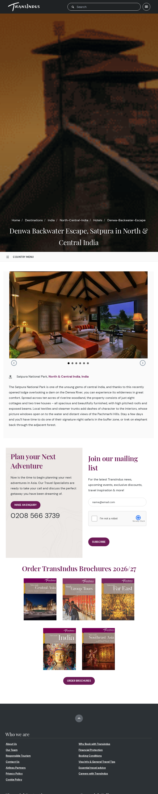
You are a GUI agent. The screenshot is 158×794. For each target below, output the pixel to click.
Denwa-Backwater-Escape (126, 220)
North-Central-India (74, 220)
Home (16, 220)
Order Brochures (79, 680)
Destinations (34, 220)
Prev (14, 363)
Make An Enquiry (25, 505)
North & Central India (64, 376)
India (51, 220)
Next (143, 363)
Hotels (97, 220)
